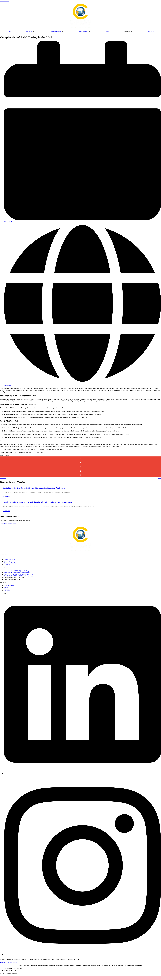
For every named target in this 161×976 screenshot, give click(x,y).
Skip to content (4, 1)
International (7, 385)
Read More (6, 496)
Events (107, 31)
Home (9, 31)
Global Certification (55, 31)
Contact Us (150, 31)
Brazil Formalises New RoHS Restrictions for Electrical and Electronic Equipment (37, 502)
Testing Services (82, 31)
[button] (80, 458)
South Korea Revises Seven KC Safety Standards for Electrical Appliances (34, 488)
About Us (29, 31)
